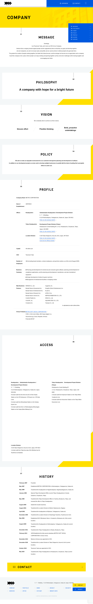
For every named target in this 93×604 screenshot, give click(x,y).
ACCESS (74, 37)
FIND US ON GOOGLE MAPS (47, 220)
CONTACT (80, 585)
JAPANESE (65, 3)
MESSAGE (74, 26)
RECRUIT (80, 589)
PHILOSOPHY (75, 28)
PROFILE (74, 35)
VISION (73, 30)
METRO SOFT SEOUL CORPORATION (36, 311)
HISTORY (74, 39)
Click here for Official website (47, 240)
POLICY (74, 33)
